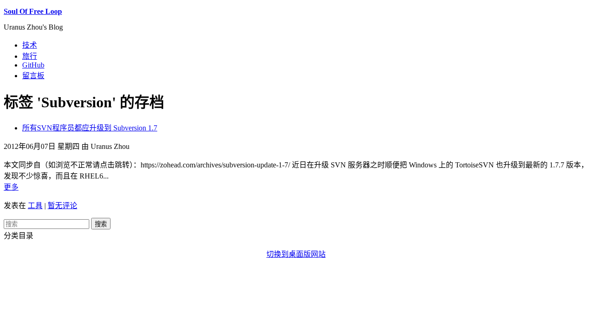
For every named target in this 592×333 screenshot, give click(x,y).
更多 (11, 187)
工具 (35, 206)
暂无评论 (62, 206)
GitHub (33, 65)
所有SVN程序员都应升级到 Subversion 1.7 (89, 128)
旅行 (29, 56)
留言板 (33, 76)
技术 (29, 45)
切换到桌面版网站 (296, 254)
